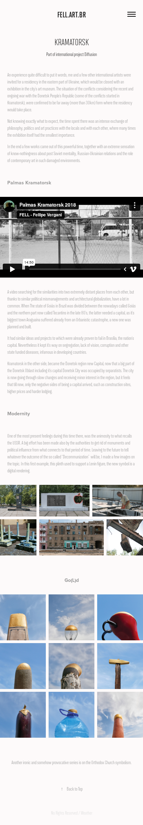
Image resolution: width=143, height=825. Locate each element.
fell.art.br (71, 14)
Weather (86, 813)
